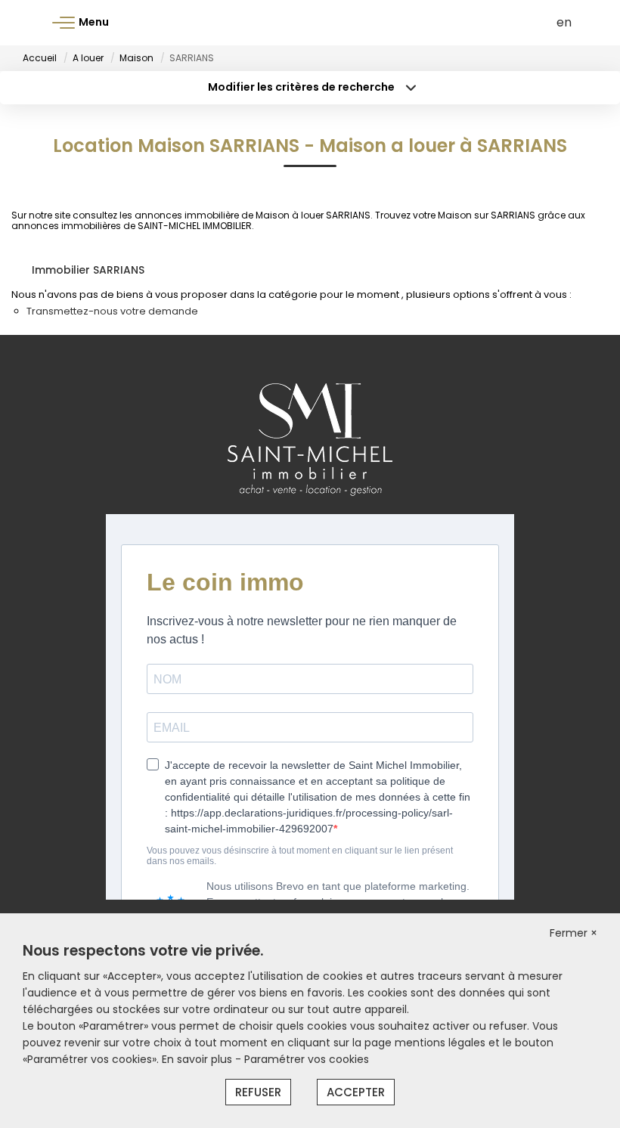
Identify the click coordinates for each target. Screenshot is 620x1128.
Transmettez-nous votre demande (112, 311)
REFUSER (258, 1092)
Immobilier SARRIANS (88, 269)
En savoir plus (198, 1059)
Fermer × (573, 933)
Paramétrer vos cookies (306, 1059)
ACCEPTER (356, 1092)
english (564, 22)
